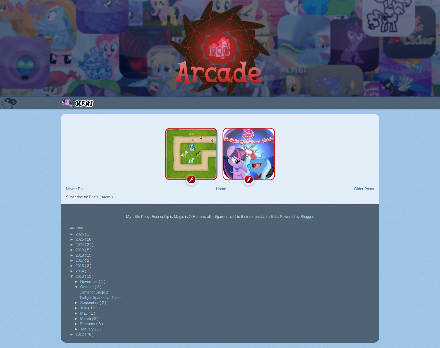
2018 (80, 255)
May (84, 313)
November (89, 281)
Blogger (307, 216)
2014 (80, 271)
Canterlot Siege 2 (93, 292)
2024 (80, 244)
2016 (80, 265)
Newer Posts (77, 189)
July (84, 308)
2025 (80, 239)
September (90, 302)
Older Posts (364, 189)
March (86, 318)
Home (221, 189)
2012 (80, 334)
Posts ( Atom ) (101, 197)
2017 (80, 260)
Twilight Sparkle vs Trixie (99, 297)
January (87, 329)
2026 (80, 234)
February (88, 324)
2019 (80, 250)
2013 (80, 276)
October (87, 287)
